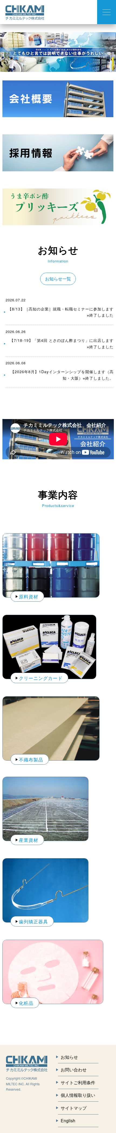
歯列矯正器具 (33, 921)
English (68, 1120)
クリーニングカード (41, 678)
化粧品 (26, 1002)
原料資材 (28, 596)
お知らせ (69, 1057)
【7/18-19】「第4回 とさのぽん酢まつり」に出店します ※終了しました (62, 343)
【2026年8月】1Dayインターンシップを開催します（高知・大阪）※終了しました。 (62, 375)
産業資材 (28, 839)
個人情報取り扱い (78, 1095)
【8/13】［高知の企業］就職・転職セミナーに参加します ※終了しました (61, 312)
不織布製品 (31, 759)
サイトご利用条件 (78, 1082)
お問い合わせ (74, 1070)
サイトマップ (74, 1108)
